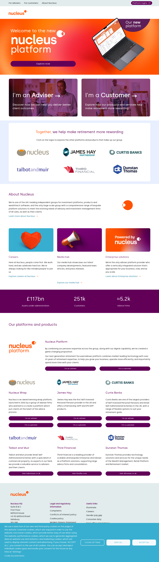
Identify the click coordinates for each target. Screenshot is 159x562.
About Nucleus (49, 3)
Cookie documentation (14, 556)
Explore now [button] (43, 63)
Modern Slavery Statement (63, 522)
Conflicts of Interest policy (63, 514)
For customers (31, 3)
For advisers (14, 3)
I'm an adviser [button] (70, 369)
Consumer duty (93, 519)
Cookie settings (92, 542)
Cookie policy (56, 518)
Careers (90, 511)
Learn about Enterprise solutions (122, 276)
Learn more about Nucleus (22, 216)
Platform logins (139, 3)
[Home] (18, 14)
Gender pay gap (94, 515)
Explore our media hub (68, 282)
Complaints (55, 511)
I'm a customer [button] (125, 369)
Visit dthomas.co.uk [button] (128, 473)
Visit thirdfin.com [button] (79, 473)
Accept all (144, 542)
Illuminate (91, 507)
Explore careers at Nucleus (22, 276)
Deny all (118, 542)
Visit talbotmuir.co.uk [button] (31, 473)
